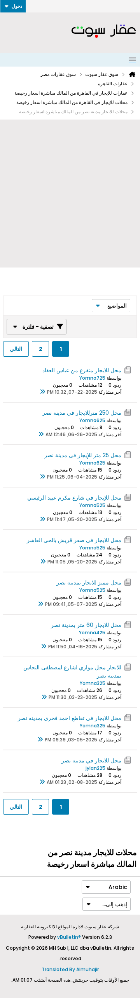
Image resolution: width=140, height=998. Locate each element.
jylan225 (95, 768)
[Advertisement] (70, 193)
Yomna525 (92, 505)
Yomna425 (92, 632)
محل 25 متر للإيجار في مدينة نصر (82, 455)
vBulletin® (69, 937)
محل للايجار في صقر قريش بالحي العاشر (74, 540)
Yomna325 (92, 683)
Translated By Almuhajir (70, 969)
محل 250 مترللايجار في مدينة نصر (81, 413)
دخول (17, 6)
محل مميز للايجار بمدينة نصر (88, 582)
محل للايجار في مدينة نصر (91, 760)
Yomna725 (92, 378)
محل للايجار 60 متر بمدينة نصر (86, 625)
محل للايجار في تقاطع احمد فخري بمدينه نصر (69, 718)
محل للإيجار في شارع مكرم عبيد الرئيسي (74, 498)
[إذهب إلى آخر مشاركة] (42, 392)
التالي (16, 349)
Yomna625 (92, 420)
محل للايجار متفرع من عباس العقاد (81, 370)
